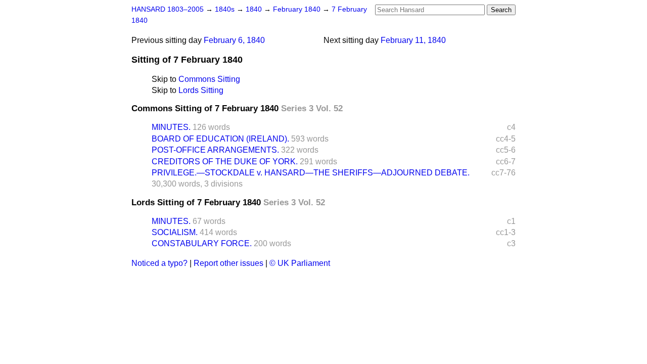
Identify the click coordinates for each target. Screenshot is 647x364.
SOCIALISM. (175, 232)
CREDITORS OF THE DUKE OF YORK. (225, 161)
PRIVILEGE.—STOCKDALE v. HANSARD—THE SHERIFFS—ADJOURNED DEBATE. (311, 172)
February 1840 (297, 9)
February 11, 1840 (413, 40)
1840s (226, 9)
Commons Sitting (209, 79)
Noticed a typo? (159, 263)
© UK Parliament (299, 263)
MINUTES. (171, 127)
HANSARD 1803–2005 (167, 9)
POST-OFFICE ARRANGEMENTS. (215, 150)
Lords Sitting (200, 90)
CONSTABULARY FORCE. (202, 243)
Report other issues (228, 263)
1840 (255, 9)
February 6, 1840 (234, 40)
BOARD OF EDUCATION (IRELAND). (220, 138)
